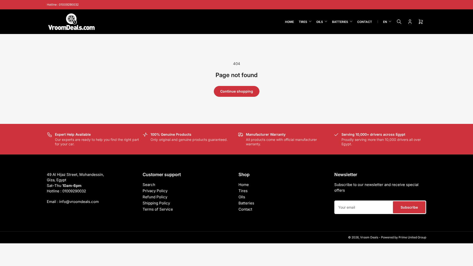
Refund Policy (155, 197)
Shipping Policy (156, 203)
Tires (303, 22)
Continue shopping (236, 91)
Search (149, 184)
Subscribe (409, 207)
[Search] (399, 21)
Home (289, 22)
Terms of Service (158, 209)
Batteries (340, 22)
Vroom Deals (369, 237)
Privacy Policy (155, 190)
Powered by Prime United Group (403, 237)
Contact (364, 22)
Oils (319, 22)
